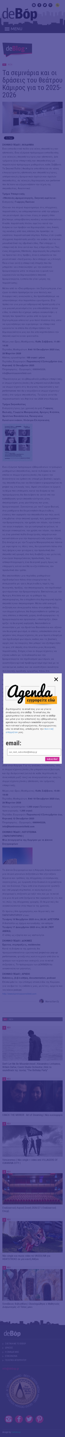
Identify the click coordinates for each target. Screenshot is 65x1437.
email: (13, 743)
